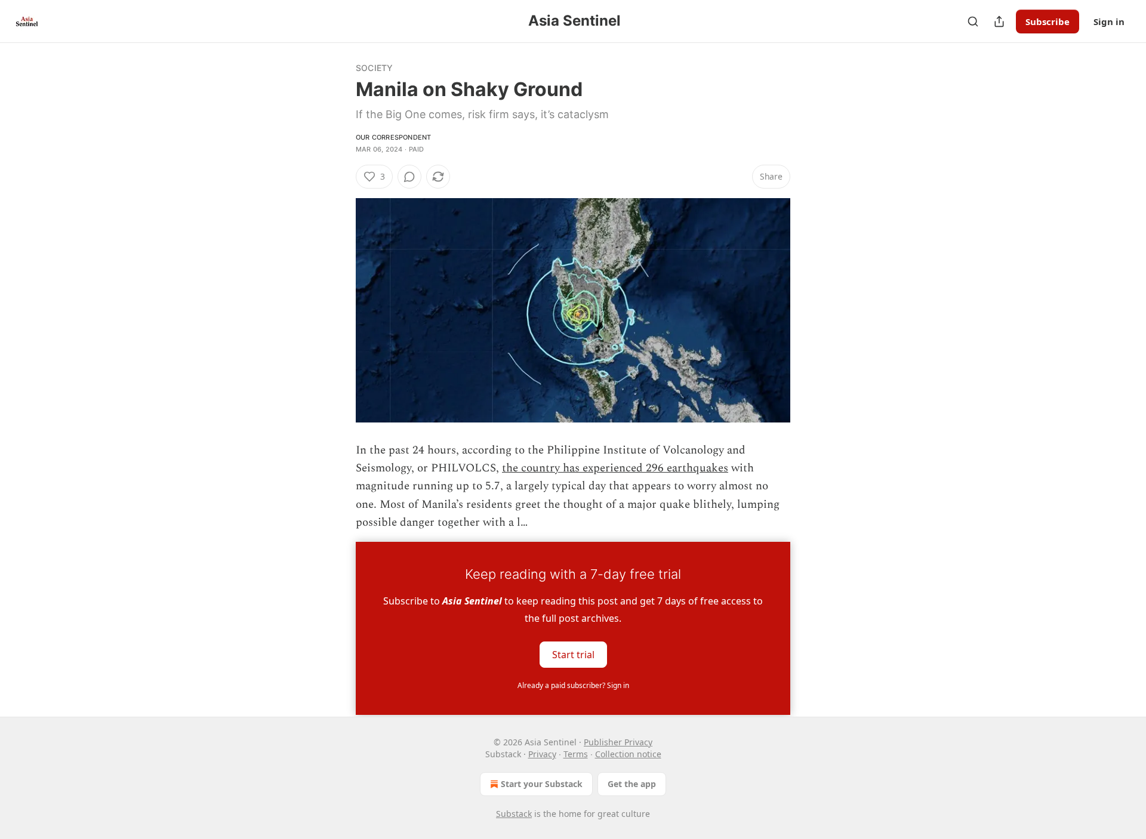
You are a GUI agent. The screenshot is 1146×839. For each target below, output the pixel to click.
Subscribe (1047, 21)
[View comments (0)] (409, 177)
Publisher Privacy (618, 742)
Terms (575, 754)
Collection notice (628, 754)
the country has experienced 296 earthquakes (615, 468)
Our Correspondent (393, 137)
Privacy (542, 754)
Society (374, 68)
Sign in (1109, 21)
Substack (514, 813)
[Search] (973, 21)
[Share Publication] (999, 21)
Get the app (632, 783)
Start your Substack (542, 783)
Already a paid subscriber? (573, 685)
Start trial (573, 654)
